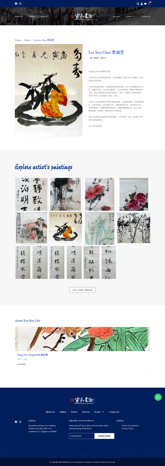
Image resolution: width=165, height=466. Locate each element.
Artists (44, 16)
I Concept (112, 462)
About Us (19, 16)
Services (116, 16)
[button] (138, 4)
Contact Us (145, 16)
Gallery (32, 16)
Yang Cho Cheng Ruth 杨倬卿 (32, 354)
